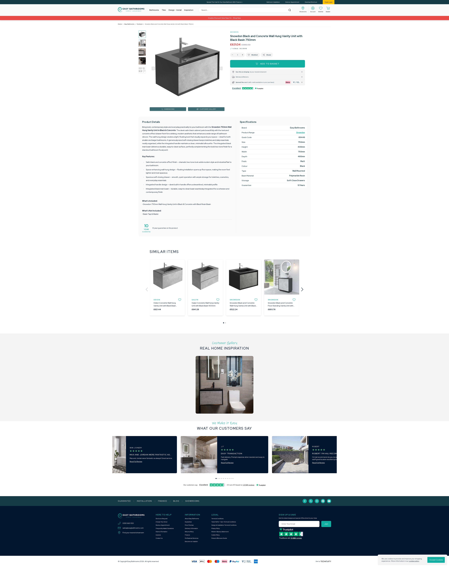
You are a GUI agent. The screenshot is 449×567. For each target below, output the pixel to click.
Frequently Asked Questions (165, 528)
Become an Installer (191, 541)
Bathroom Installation (273, 2)
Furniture (140, 24)
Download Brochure (311, 2)
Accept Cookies (436, 560)
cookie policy (414, 561)
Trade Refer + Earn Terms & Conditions (223, 522)
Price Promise (189, 525)
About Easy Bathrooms (192, 519)
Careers (158, 535)
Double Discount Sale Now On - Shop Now (224, 18)
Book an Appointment (292, 2)
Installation (144, 501)
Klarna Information (161, 532)
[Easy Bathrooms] (131, 9)
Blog (176, 501)
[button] (153, 68)
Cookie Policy (215, 535)
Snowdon (234, 32)
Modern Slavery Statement (220, 532)
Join (326, 524)
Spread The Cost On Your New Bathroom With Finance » (224, 2)
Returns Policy (189, 532)
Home (120, 24)
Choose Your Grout (161, 522)
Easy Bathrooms (129, 24)
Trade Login (329, 2)
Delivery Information (191, 528)
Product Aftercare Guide (219, 538)
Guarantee (124, 501)
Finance (162, 501)
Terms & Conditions (217, 519)
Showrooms (192, 501)
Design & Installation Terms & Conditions (223, 525)
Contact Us (159, 538)
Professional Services (191, 538)
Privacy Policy (215, 528)
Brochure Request (161, 519)
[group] (142, 34)
